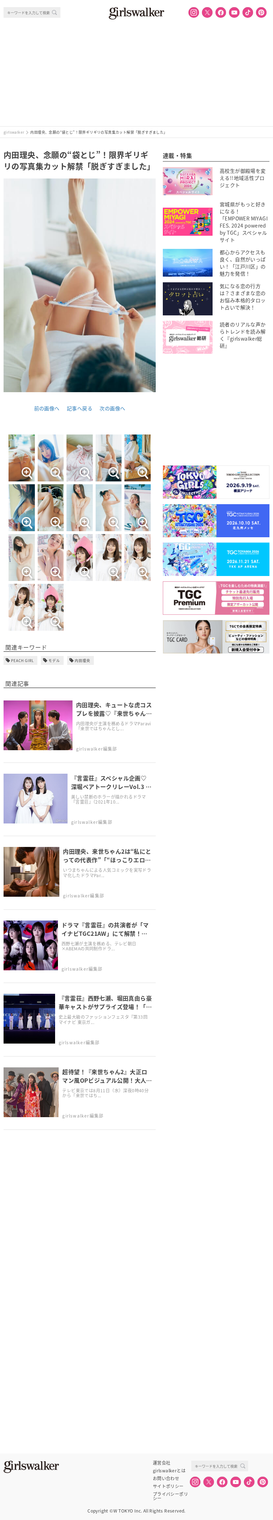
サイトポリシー (168, 1486)
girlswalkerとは (169, 1470)
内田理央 (82, 660)
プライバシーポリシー (170, 1494)
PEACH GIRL (22, 660)
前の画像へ (47, 408)
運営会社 (162, 1463)
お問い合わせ (166, 1478)
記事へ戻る (79, 408)
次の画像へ (112, 408)
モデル (54, 660)
